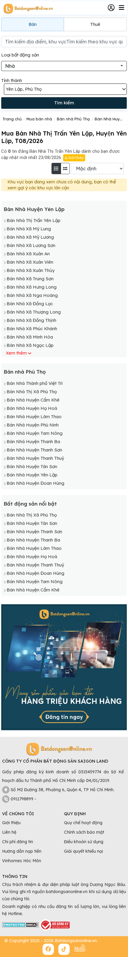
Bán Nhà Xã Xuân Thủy (30, 270)
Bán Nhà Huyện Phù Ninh (33, 425)
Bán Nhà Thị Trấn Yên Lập (33, 220)
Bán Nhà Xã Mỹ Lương (30, 237)
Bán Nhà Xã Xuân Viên (30, 262)
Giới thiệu (75, 158)
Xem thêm (16, 353)
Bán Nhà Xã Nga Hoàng (32, 295)
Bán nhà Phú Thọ (25, 372)
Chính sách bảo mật (84, 832)
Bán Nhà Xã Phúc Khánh (32, 328)
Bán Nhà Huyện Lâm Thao (34, 416)
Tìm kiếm (64, 103)
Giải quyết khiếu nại (83, 851)
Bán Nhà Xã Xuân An (28, 253)
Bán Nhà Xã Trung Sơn (30, 278)
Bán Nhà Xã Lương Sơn (31, 245)
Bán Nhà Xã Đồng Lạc (30, 303)
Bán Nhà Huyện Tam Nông (35, 433)
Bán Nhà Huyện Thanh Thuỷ (35, 458)
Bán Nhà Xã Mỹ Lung (29, 229)
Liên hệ (9, 832)
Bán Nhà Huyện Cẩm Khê (33, 400)
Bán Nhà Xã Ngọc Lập (30, 345)
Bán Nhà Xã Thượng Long (34, 312)
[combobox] (64, 66)
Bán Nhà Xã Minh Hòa (30, 337)
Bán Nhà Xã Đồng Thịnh (31, 320)
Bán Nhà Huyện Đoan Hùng (35, 483)
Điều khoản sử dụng (83, 841)
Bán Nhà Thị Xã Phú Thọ (32, 391)
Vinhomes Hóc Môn (21, 860)
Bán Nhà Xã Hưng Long (32, 287)
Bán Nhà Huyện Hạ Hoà (32, 408)
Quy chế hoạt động (83, 822)
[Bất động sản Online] (27, 8)
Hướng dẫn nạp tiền (21, 851)
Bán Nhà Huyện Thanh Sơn (34, 450)
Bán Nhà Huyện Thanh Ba (33, 441)
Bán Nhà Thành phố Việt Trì (35, 383)
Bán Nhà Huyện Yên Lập (34, 209)
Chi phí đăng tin (17, 841)
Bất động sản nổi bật (30, 503)
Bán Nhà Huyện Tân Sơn (32, 466)
